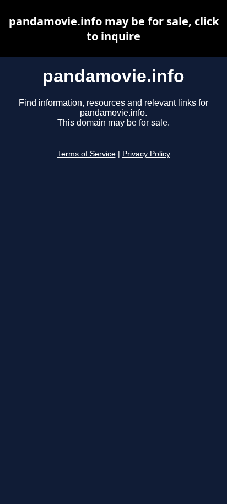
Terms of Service (86, 154)
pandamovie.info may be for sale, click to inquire (114, 29)
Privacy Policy (146, 154)
